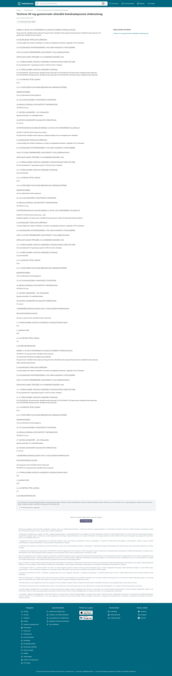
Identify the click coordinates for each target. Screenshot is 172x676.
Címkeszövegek (28, 10)
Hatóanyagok (27, 657)
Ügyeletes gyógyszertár (31, 624)
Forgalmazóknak (115, 618)
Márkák (25, 653)
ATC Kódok (26, 663)
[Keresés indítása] (103, 3)
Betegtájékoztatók (29, 644)
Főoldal (18, 10)
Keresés (26, 615)
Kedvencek (26, 631)
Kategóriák (26, 640)
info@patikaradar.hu (88, 671)
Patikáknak (113, 612)
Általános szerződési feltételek (59, 615)
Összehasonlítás (28, 637)
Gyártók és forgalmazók (30, 660)
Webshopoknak (115, 615)
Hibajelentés (87, 521)
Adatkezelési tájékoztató (57, 612)
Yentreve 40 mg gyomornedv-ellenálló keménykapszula (52, 10)
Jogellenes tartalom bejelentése (59, 621)
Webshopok (27, 628)
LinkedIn (143, 618)
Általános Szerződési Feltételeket (126, 671)
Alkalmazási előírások (30, 647)
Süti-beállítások (54, 624)
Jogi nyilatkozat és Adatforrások (59, 618)
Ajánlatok (26, 618)
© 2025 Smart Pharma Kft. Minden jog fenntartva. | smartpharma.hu (55, 671)
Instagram (143, 615)
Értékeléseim (27, 634)
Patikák (25, 621)
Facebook (143, 612)
